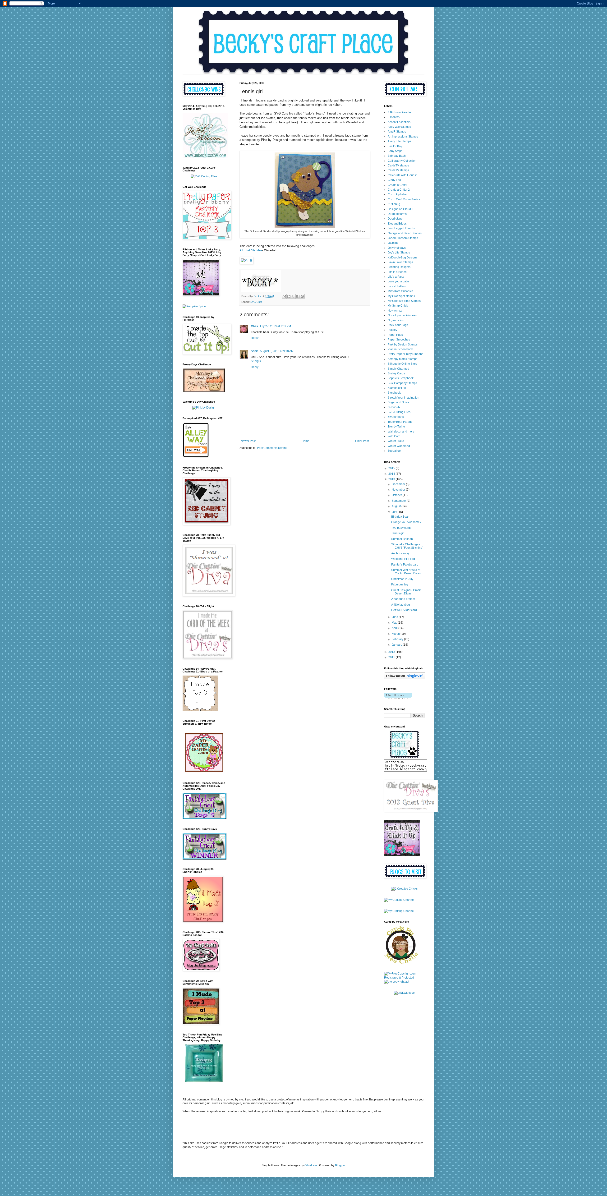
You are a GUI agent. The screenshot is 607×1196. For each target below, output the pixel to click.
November (399, 489)
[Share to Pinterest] (302, 296)
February (398, 639)
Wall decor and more (401, 431)
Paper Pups (395, 334)
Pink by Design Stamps (403, 344)
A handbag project (403, 599)
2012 (392, 651)
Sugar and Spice (398, 402)
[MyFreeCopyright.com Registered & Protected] (404, 977)
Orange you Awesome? (406, 522)
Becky (258, 296)
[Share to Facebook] (297, 296)
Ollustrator (310, 1165)
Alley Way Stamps (399, 127)
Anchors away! (400, 553)
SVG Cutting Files (399, 412)
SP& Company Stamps (402, 383)
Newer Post (248, 441)
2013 (392, 479)
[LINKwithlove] (404, 992)
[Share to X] (293, 296)
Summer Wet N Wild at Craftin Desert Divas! (406, 571)
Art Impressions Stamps (403, 136)
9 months (394, 117)
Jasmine (393, 242)
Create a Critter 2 (399, 189)
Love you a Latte (398, 281)
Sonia (254, 351)
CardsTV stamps (398, 165)
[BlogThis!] (288, 296)
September (399, 500)
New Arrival (395, 310)
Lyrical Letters (397, 286)
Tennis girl (398, 533)
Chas (254, 326)
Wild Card (394, 436)
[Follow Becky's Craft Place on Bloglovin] (404, 678)
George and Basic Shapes (405, 233)
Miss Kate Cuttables (400, 291)
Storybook (394, 392)
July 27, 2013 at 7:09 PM (275, 326)
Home (305, 441)
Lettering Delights (399, 267)
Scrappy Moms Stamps (402, 359)
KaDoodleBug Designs (402, 257)
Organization (396, 320)
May (395, 622)
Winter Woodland (399, 446)
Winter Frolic (396, 441)
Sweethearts (396, 417)
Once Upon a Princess (402, 315)
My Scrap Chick (398, 305)
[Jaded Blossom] (205, 157)
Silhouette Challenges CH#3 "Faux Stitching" (407, 546)
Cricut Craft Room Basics (404, 199)
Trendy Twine (396, 426)
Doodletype (395, 218)
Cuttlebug (394, 204)
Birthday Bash (397, 155)
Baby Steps (395, 151)
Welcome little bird (403, 559)
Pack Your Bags (398, 325)
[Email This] (284, 296)
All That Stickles (250, 250)
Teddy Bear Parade (400, 421)
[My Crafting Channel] (404, 888)
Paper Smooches (399, 339)
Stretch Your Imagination (403, 397)
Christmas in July (402, 579)
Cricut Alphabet (397, 194)
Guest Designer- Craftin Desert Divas (406, 592)
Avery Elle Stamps (399, 141)
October (397, 495)
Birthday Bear (400, 516)
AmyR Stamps (397, 131)
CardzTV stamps (398, 170)
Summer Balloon (402, 539)
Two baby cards (401, 527)
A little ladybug (400, 604)
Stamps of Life (397, 388)
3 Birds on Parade (399, 112)
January (397, 644)
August (396, 506)
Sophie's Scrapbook (401, 378)
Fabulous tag (399, 584)
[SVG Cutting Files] (204, 176)
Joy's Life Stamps (399, 252)
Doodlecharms (397, 214)
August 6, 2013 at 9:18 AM (277, 351)
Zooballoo (394, 450)
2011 (392, 657)
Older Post (362, 441)
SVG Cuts (256, 301)
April (395, 628)
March (396, 633)
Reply (254, 338)
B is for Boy (395, 146)
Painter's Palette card (404, 564)
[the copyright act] (396, 981)
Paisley (392, 329)
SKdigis (256, 361)
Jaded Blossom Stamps (403, 238)
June (395, 617)
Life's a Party (396, 276)
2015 (392, 468)
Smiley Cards (396, 373)
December (399, 484)
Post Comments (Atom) (272, 448)
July (395, 512)
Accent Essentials (399, 122)
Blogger (340, 1165)
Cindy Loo (394, 180)
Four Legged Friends (401, 228)
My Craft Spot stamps (401, 296)
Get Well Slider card (404, 610)
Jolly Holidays (397, 247)
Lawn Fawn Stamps (400, 262)
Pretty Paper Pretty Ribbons (405, 354)
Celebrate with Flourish (403, 175)
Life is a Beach (397, 272)
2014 (392, 473)
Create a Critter (397, 185)
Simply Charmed (398, 368)
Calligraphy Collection (402, 160)
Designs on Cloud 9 (400, 209)
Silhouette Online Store (403, 363)
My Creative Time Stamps (404, 301)
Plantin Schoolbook (400, 349)
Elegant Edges (397, 223)
